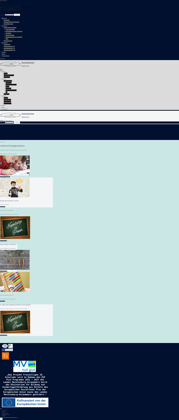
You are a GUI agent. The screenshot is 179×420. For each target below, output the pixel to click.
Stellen (3, 54)
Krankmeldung (5, 56)
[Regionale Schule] (10, 8)
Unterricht (4, 26)
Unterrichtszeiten (10, 29)
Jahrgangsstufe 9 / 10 (9, 50)
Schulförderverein (8, 24)
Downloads (4, 43)
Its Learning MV (4, 413)
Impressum (4, 415)
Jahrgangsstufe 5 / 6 (9, 46)
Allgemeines (7, 44)
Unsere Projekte (10, 35)
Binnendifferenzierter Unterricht (14, 31)
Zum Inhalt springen (3, 0)
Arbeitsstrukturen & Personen (11, 22)
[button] (2, 58)
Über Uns (4, 18)
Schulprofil (6, 20)
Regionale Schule (28, 7)
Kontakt (4, 52)
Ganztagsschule (8, 40)
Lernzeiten (8, 33)
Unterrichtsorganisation (10, 27)
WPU (7, 39)
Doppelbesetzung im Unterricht (14, 37)
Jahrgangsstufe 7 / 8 (9, 48)
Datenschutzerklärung (6, 414)
